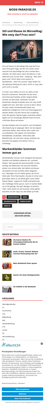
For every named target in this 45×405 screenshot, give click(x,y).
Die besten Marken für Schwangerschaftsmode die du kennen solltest (25, 242)
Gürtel (4, 330)
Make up (7, 206)
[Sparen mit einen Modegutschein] (7, 279)
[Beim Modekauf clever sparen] (7, 268)
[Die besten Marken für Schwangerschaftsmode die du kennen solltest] (7, 244)
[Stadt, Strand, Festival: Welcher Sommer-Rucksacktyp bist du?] (7, 256)
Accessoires (6, 310)
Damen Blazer (25, 201)
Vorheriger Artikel (22, 213)
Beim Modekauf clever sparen (25, 263)
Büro (25, 197)
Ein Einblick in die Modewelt (24, 287)
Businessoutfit (10, 201)
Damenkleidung (8, 323)
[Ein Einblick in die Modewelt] (7, 291)
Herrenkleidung (8, 336)
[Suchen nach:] (22, 227)
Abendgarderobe (8, 304)
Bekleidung (18, 22)
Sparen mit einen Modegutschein (26, 275)
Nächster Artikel (22, 216)
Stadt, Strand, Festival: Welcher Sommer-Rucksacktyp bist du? (25, 252)
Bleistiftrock (13, 197)
